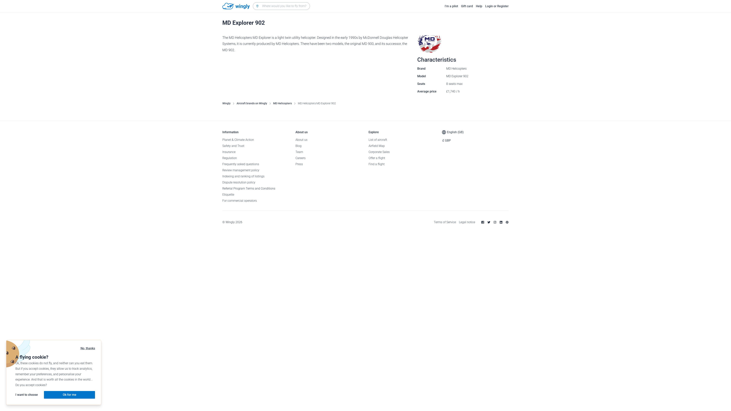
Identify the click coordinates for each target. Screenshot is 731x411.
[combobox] (281, 6)
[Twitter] (488, 222)
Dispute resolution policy (238, 182)
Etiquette (228, 194)
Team (299, 152)
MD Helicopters (282, 103)
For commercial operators (239, 200)
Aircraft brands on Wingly (252, 103)
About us (301, 140)
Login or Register (497, 6)
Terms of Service (445, 222)
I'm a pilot (451, 6)
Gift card (467, 6)
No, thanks (88, 348)
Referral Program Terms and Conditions (248, 188)
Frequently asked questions (240, 164)
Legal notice (467, 222)
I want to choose (26, 395)
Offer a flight (377, 158)
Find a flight (377, 164)
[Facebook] (482, 222)
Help (479, 6)
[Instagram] (494, 222)
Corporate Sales (379, 152)
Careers (300, 158)
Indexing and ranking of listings (243, 176)
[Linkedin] (501, 222)
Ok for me (69, 395)
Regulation (229, 158)
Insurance (228, 152)
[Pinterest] (507, 222)
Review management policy (240, 170)
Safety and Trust (233, 146)
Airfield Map (377, 146)
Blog (298, 146)
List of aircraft (378, 140)
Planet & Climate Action (238, 140)
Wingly (226, 103)
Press (299, 164)
